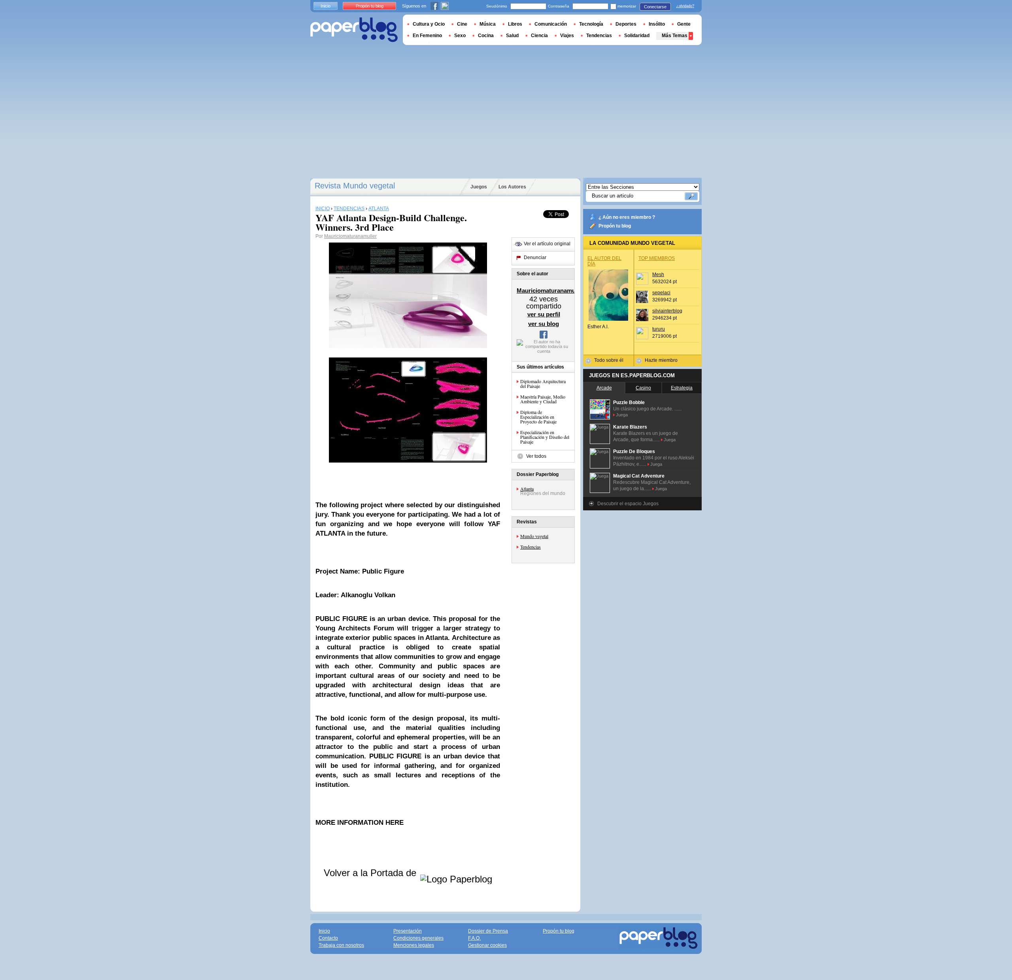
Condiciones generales (418, 938)
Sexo (460, 35)
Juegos (478, 187)
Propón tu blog (615, 226)
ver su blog (543, 323)
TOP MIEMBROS (656, 258)
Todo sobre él (608, 360)
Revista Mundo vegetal (355, 185)
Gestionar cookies (487, 945)
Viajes (567, 35)
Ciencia (539, 35)
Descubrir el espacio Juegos (628, 503)
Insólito (657, 24)
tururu (658, 329)
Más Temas (674, 35)
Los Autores (512, 187)
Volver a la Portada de (371, 872)
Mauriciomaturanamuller (350, 236)
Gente (684, 24)
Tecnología (591, 24)
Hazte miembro (661, 360)
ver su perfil (543, 314)
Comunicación (550, 24)
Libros (515, 24)
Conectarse (655, 6)
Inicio (325, 6)
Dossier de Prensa (488, 931)
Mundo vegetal (534, 536)
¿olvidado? (685, 6)
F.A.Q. (474, 938)
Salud (512, 35)
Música (488, 24)
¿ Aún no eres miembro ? (627, 217)
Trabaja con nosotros (341, 945)
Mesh (658, 274)
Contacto (328, 938)
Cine (462, 24)
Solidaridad (636, 35)
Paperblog (354, 29)
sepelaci (661, 292)
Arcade (604, 388)
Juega (622, 414)
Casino (643, 388)
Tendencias (530, 547)
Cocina (486, 35)
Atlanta (527, 488)
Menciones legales (413, 945)
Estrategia (682, 388)
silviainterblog (667, 311)
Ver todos (536, 456)
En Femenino (427, 35)
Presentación (407, 931)
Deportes (626, 24)
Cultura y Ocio (429, 24)
